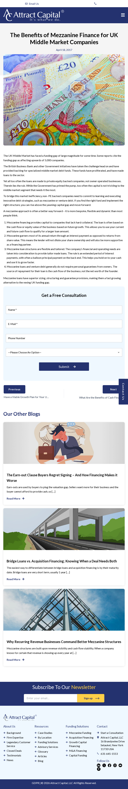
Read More (13, 498)
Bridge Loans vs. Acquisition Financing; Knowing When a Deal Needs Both (62, 561)
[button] (123, 15)
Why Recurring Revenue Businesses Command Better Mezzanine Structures (64, 642)
